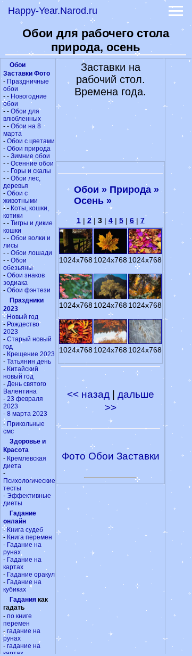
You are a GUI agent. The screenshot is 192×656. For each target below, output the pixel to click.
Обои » (90, 189)
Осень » (93, 200)
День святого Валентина (24, 387)
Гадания (23, 599)
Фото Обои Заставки (111, 456)
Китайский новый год (20, 372)
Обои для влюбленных (22, 115)
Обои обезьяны (18, 264)
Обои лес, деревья (21, 182)
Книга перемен (29, 537)
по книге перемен (17, 619)
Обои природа (29, 148)
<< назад (89, 394)
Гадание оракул (31, 574)
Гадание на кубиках (22, 585)
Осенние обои (32, 163)
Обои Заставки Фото (26, 69)
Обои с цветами (31, 141)
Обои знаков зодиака (24, 279)
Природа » (134, 189)
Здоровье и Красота (24, 446)
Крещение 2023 (31, 354)
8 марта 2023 (27, 413)
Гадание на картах (22, 563)
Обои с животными (20, 197)
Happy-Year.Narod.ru (52, 10)
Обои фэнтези (29, 290)
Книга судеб (25, 530)
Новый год (22, 317)
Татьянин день (29, 361)
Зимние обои (30, 156)
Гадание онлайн (19, 518)
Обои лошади (31, 253)
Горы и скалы (31, 171)
